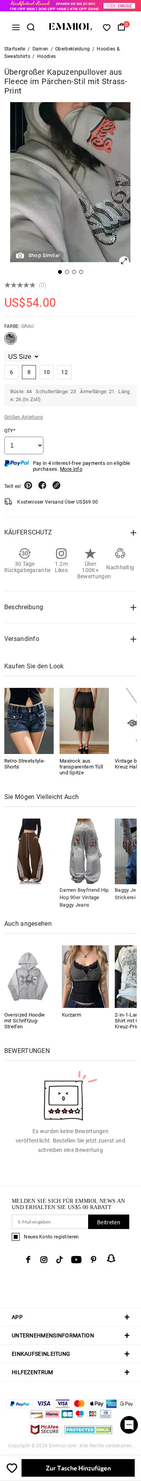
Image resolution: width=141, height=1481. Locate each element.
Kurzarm (71, 1015)
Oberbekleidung (72, 49)
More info (71, 469)
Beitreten (108, 1222)
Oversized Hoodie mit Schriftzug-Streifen (24, 1020)
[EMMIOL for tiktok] (59, 1259)
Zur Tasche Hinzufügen (78, 1468)
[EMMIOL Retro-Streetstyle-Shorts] (29, 721)
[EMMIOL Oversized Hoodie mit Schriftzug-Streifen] (27, 976)
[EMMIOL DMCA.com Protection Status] (88, 1434)
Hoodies (46, 56)
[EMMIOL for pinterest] (93, 1259)
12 (64, 372)
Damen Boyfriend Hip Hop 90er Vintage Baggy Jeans (84, 897)
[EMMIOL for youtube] (76, 1259)
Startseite (14, 49)
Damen (41, 49)
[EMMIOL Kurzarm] (85, 976)
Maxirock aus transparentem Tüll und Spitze (81, 767)
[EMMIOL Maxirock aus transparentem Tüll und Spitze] (84, 721)
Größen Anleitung (23, 417)
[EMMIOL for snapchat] (111, 1258)
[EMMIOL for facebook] (28, 1259)
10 (46, 372)
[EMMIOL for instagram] (43, 1259)
